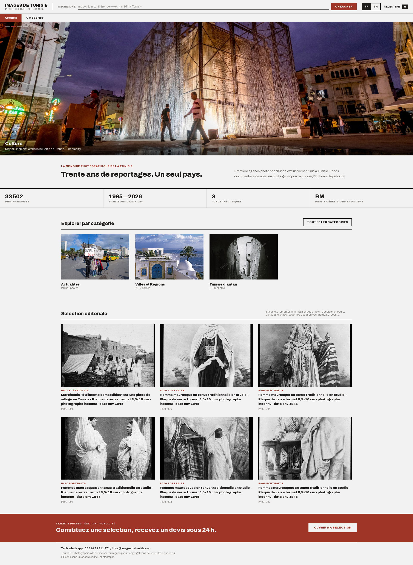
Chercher (344, 6)
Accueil (11, 17)
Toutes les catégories (327, 222)
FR (366, 6)
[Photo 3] (19, 26)
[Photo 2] (13, 26)
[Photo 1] (7, 26)
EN (376, 6)
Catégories (35, 17)
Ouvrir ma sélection (332, 527)
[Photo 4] (25, 26)
